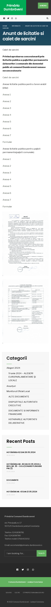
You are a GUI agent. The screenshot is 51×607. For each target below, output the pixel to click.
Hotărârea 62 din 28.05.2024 (21, 452)
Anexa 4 (7, 115)
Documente (12, 480)
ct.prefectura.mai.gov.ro (33, 592)
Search (41, 553)
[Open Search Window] (47, 18)
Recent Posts (21, 441)
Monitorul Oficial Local (18, 391)
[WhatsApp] (16, 18)
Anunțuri (11, 386)
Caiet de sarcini (11, 77)
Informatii (16, 26)
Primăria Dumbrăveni (13, 7)
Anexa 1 (7, 94)
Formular (7, 142)
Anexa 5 (7, 121)
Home (5, 26)
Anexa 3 (7, 108)
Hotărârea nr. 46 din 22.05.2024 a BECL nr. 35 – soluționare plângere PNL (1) (24, 466)
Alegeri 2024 (13, 368)
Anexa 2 (7, 101)
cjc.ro (17, 592)
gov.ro (9, 592)
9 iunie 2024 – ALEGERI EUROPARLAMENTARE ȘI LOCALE (22, 377)
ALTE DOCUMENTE (18, 396)
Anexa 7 (7, 135)
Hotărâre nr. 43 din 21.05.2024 (22, 491)
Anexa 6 (7, 128)
